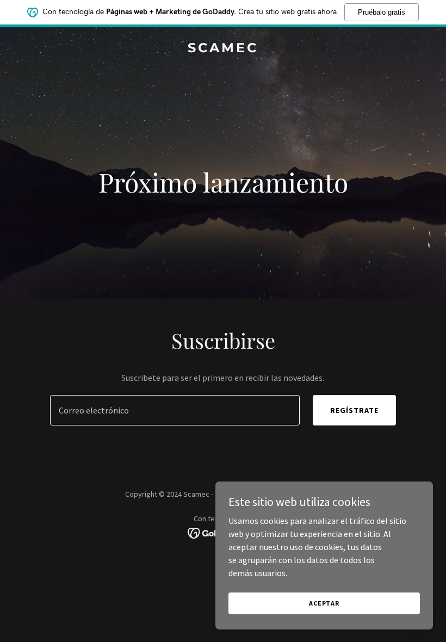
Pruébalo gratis (381, 12)
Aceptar (324, 603)
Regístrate (354, 410)
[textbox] (174, 410)
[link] (223, 49)
